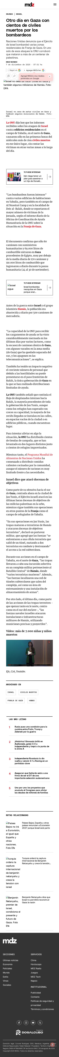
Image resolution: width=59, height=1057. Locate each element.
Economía (7, 964)
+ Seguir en (12, 70)
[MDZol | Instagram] (26, 1022)
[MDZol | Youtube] (33, 1022)
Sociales (7, 985)
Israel (11, 692)
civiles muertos (28, 692)
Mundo (9, 14)
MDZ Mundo (11, 62)
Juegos (34, 972)
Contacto (35, 997)
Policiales (7, 968)
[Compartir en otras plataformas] (14, 76)
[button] (55, 4)
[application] (29, 653)
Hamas (32, 701)
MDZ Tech (36, 977)
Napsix (34, 981)
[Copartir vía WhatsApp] (8, 76)
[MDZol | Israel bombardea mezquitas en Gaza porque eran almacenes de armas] (50, 287)
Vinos (5, 981)
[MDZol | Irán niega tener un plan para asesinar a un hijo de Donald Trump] (50, 177)
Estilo (5, 977)
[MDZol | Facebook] (19, 1022)
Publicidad (36, 993)
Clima (33, 960)
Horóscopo (36, 964)
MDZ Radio (36, 968)
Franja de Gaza (15, 701)
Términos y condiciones (42, 1009)
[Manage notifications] (52, 1044)
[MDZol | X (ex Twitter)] (40, 1022)
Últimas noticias (10, 960)
